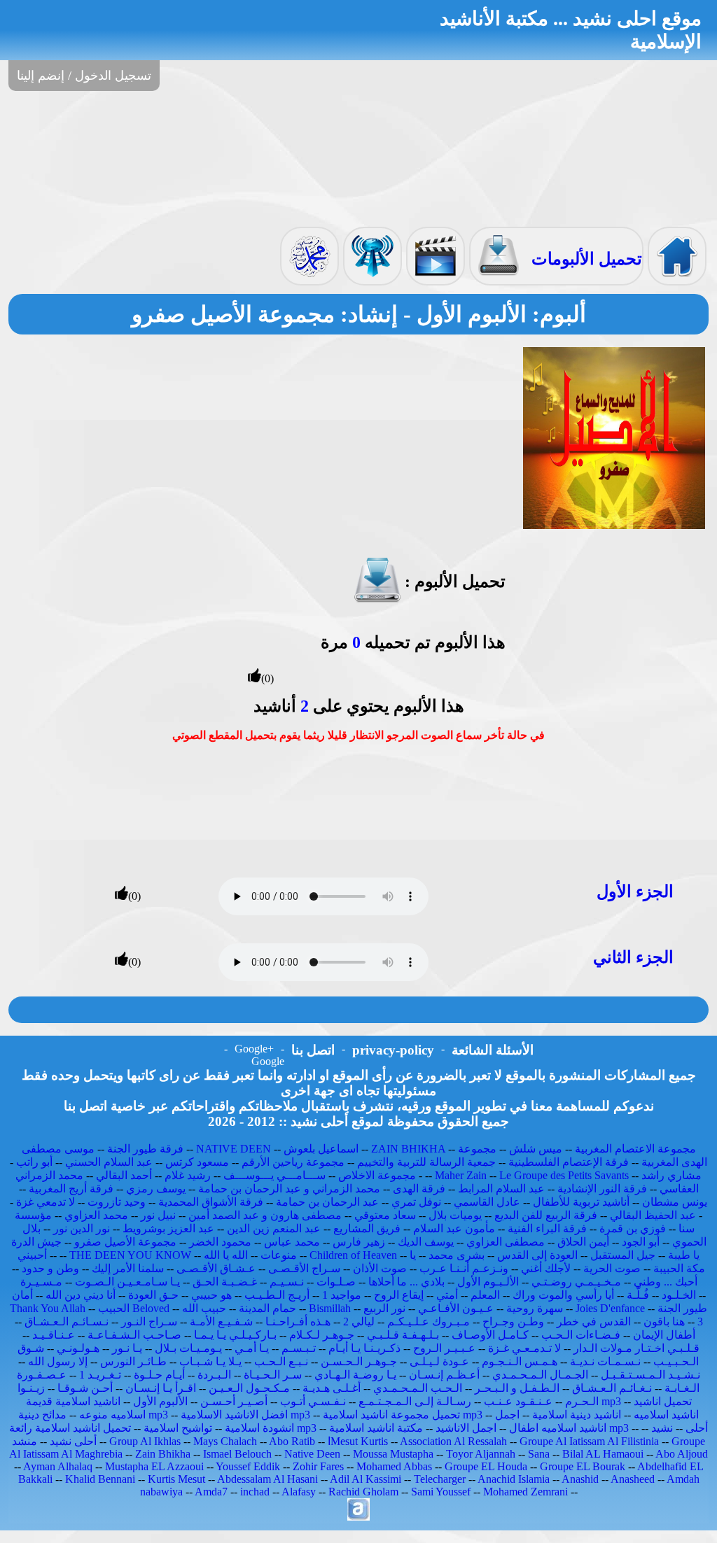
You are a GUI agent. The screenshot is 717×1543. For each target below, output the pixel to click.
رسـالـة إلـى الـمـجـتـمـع (414, 1401)
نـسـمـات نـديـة (605, 1361)
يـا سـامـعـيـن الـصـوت (127, 1282)
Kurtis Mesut (176, 1479)
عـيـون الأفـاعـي (456, 1308)
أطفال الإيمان (664, 1335)
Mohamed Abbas (394, 1466)
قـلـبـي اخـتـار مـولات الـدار (636, 1348)
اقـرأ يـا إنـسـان (160, 1388)
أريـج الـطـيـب (276, 1295)
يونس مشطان (674, 1202)
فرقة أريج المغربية (71, 1189)
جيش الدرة (36, 1242)
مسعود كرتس (197, 1162)
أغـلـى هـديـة (331, 1388)
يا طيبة (683, 1255)
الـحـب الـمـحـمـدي (417, 1388)
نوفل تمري (416, 1202)
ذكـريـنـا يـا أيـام (364, 1348)
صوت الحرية (612, 1268)
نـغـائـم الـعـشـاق (612, 1388)
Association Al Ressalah (453, 1441)
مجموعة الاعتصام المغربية (635, 1149)
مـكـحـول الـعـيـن (249, 1388)
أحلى (696, 1428)
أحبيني (32, 1255)
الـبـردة (214, 1375)
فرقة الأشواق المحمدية (210, 1202)
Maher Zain (461, 1175)
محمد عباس (292, 1242)
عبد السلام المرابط (501, 1189)
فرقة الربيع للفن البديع (545, 1215)
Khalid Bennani (100, 1479)
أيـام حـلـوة (159, 1375)
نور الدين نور (81, 1228)
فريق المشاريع (367, 1228)
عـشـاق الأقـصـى (216, 1268)
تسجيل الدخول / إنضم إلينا (84, 76)
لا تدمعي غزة (45, 1202)
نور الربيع (384, 1308)
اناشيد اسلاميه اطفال (557, 1428)
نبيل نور (158, 1215)
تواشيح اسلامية (178, 1428)
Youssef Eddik (248, 1466)
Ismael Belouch (237, 1454)
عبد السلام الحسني (109, 1162)
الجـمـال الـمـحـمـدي (540, 1375)
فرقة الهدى (419, 1189)
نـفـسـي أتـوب (313, 1401)
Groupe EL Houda (486, 1466)
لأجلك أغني (546, 1268)
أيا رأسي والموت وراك (563, 1295)
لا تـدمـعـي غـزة (524, 1348)
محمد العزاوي (96, 1215)
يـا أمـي (252, 1348)
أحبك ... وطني (665, 1282)
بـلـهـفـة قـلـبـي (403, 1335)
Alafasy (298, 1492)
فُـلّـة (638, 1295)
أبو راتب (34, 1162)
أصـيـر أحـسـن (233, 1401)
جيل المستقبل (622, 1255)
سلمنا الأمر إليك (128, 1268)
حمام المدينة (267, 1308)
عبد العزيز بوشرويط (168, 1228)
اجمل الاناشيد (466, 1428)
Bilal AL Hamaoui (602, 1454)
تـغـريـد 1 (100, 1375)
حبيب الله (204, 1308)
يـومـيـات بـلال (188, 1348)
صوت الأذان (380, 1268)
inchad (255, 1492)
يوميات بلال (455, 1215)
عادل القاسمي (487, 1202)
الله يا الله (226, 1255)
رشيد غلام (188, 1175)
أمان (22, 1295)
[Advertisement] (358, 157)
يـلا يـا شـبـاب (210, 1361)
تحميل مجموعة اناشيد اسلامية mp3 (402, 1415)
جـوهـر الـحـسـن (359, 1361)
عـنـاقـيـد (53, 1335)
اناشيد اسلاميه (666, 1415)
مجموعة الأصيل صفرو (125, 1242)
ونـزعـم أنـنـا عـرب (463, 1268)
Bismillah (330, 1308)
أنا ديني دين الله (81, 1295)
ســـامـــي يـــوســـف (274, 1175)
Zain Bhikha (162, 1454)
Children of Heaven (353, 1255)
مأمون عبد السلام (454, 1228)
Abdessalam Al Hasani (267, 1479)
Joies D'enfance (610, 1308)
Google (267, 1061)
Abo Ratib (292, 1441)
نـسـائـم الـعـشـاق (67, 1321)
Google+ (254, 1049)
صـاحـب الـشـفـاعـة (134, 1335)
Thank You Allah (47, 1308)
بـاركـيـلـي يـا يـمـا (235, 1335)
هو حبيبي (211, 1295)
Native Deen (312, 1454)
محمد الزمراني (49, 1175)
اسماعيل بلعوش (321, 1149)
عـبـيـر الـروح (444, 1348)
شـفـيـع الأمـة (221, 1321)
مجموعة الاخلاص (377, 1175)
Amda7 (211, 1492)
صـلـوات (336, 1282)
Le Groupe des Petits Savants (565, 1175)
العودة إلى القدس (537, 1255)
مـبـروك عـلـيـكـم (428, 1321)
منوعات (278, 1255)
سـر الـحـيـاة (273, 1375)
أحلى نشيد (73, 1441)
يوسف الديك (426, 1242)
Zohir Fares (318, 1466)
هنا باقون (664, 1321)
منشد (24, 1441)
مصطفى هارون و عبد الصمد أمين (265, 1215)
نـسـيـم (287, 1282)
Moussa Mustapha (393, 1454)
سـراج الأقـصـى (304, 1268)
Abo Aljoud (681, 1454)
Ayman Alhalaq (57, 1466)
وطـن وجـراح (513, 1321)
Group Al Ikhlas (145, 1441)
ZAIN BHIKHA (408, 1149)
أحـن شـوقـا (85, 1388)
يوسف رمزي (156, 1189)
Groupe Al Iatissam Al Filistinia (589, 1441)
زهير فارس (359, 1242)
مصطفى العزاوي (505, 1242)
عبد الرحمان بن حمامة (327, 1202)
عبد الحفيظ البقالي (653, 1215)
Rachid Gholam (363, 1492)
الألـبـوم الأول (488, 1282)
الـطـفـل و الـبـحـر (517, 1388)
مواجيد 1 (341, 1295)
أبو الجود (641, 1242)
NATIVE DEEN (233, 1149)
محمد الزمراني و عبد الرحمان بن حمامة (289, 1189)
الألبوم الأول (160, 1401)
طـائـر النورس (133, 1361)
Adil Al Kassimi (365, 1479)
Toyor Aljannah (480, 1454)
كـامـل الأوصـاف (490, 1335)
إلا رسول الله (58, 1361)
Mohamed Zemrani (525, 1492)
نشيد (662, 1428)
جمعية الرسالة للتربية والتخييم (426, 1162)
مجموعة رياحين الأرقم (293, 1162)
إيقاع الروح (399, 1295)
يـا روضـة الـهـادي (355, 1375)
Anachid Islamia (514, 1479)
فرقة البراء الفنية (547, 1228)
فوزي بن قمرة (632, 1228)
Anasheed (633, 1479)
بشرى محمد (457, 1255)
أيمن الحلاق (583, 1242)
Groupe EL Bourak (582, 1466)
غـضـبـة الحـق (225, 1282)
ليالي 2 (359, 1321)
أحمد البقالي (124, 1175)
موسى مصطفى (58, 1149)
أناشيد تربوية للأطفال (581, 1202)
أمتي (447, 1295)
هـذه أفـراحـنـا (297, 1321)
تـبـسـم (298, 1348)
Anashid (580, 1479)
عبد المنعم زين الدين (274, 1228)
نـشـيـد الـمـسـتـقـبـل (650, 1375)
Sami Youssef (441, 1492)
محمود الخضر (220, 1242)
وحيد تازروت (117, 1202)
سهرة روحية (534, 1308)
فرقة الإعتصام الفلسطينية (568, 1162)
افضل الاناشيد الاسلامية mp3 (245, 1415)
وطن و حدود (50, 1268)
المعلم (485, 1295)
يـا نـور (127, 1348)
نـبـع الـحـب (281, 1361)
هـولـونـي (78, 1348)
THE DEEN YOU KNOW (130, 1255)
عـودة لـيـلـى (439, 1361)
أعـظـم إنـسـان (444, 1375)
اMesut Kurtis (358, 1441)
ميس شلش (535, 1149)
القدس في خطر (594, 1321)
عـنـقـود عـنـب (518, 1401)
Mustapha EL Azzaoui (154, 1466)
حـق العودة (153, 1295)
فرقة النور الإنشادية (602, 1189)
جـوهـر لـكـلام (321, 1335)
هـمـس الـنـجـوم (519, 1361)
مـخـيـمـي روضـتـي (576, 1282)
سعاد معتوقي (385, 1215)
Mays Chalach (225, 1441)
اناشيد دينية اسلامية (576, 1415)
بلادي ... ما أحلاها (406, 1282)
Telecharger (440, 1479)
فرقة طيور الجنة (145, 1149)
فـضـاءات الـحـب (580, 1335)
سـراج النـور (149, 1321)
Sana (539, 1454)
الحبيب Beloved (133, 1308)
